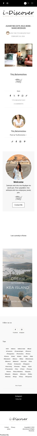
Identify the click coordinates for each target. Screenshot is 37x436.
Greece (7, 356)
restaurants (18, 364)
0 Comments (18, 104)
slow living (9, 366)
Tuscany (29, 369)
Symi (30, 366)
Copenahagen (19, 351)
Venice (9, 371)
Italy (32, 356)
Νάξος (30, 374)
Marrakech (7, 359)
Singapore (27, 364)
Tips (17, 369)
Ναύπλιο (8, 376)
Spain (24, 366)
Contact (7, 427)
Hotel (13, 356)
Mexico (15, 359)
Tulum (22, 369)
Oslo (30, 361)
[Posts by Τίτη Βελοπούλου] (8, 33)
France (28, 354)
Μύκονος (23, 374)
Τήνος (21, 376)
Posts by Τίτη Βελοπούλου (18, 135)
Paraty (10, 364)
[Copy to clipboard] (26, 96)
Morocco (8, 361)
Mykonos (16, 361)
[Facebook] (3, 3)
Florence (28, 351)
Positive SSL (4, 435)
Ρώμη (15, 376)
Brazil (29, 348)
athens (13, 348)
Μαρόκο (15, 374)
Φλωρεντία (29, 376)
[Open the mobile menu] (32, 3)
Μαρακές (8, 374)
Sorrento (17, 366)
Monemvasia (29, 359)
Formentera (20, 354)
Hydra (26, 356)
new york (24, 361)
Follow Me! (18, 399)
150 (8, 348)
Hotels (19, 356)
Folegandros (10, 354)
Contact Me (18, 205)
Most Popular (18, 385)
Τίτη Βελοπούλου (23, 33)
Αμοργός (28, 371)
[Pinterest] (18, 96)
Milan (21, 359)
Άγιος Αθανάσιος (18, 371)
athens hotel (21, 348)
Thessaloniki (9, 369)
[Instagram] (7, 3)
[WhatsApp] (22, 96)
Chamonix (9, 351)
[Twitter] (14, 96)
